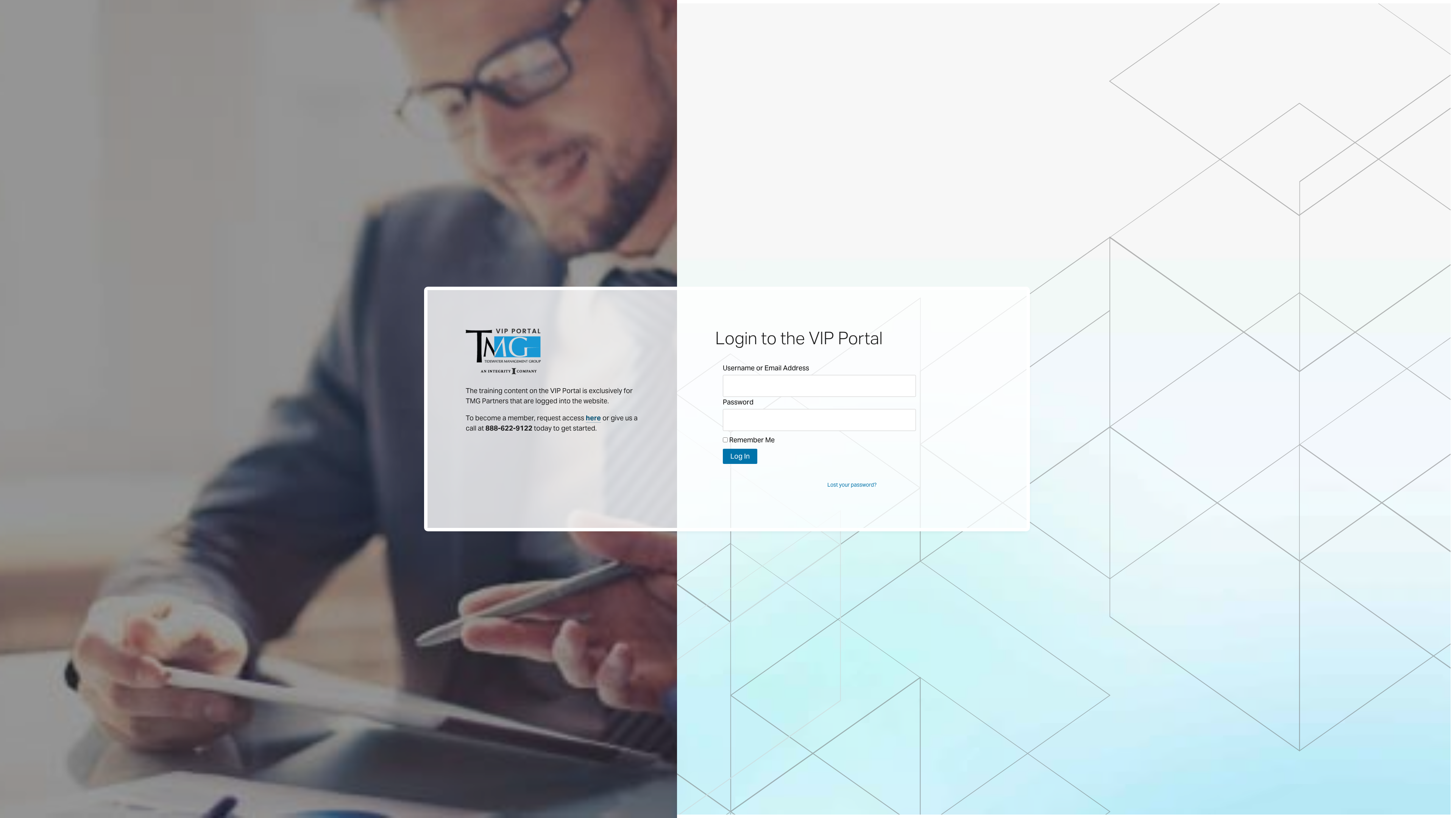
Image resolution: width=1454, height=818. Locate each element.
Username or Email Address (766, 368)
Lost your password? (852, 484)
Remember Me (751, 440)
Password (738, 402)
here (593, 418)
